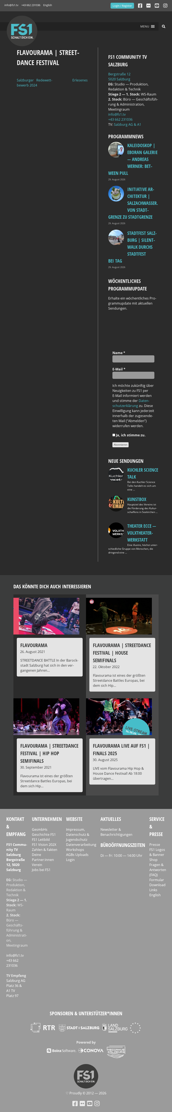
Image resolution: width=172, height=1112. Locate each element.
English (47, 5)
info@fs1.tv (11, 5)
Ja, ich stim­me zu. (130, 435)
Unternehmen (47, 818)
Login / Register (122, 6)
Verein (37, 864)
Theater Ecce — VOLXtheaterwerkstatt (141, 533)
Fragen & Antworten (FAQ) (157, 869)
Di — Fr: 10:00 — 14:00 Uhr (121, 855)
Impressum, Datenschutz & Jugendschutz (77, 834)
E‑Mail (118, 369)
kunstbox (136, 499)
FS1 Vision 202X (44, 844)
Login (70, 859)
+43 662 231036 (30, 5)
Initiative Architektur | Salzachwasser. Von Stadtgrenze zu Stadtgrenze (133, 203)
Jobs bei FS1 (41, 869)
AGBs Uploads (77, 854)
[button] (144, 26)
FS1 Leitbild (41, 839)
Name (118, 353)
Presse (154, 844)
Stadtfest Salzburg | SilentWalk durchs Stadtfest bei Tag (132, 247)
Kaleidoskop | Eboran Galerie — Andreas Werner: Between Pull (133, 159)
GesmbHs (39, 829)
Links (153, 890)
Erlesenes (80, 80)
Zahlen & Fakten (44, 849)
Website (74, 818)
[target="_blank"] (165, 5)
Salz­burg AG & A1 (127, 124)
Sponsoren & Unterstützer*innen (86, 1013)
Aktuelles (110, 818)
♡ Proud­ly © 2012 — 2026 (86, 1093)
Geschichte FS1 (44, 834)
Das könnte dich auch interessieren (52, 586)
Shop (153, 859)
